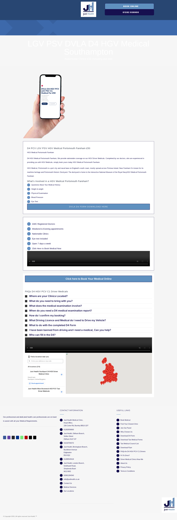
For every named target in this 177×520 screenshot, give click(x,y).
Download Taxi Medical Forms (131, 440)
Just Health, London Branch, (74, 463)
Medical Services (70, 487)
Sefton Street (68, 436)
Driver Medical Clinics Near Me (131, 459)
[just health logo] (88, 2)
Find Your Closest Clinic (129, 424)
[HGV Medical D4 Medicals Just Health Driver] (44, 106)
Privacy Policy (125, 467)
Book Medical (125, 420)
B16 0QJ (67, 455)
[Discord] (13, 437)
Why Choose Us (126, 432)
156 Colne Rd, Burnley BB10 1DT (76, 425)
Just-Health (31, 516)
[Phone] (34, 437)
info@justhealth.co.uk (71, 479)
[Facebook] (4, 437)
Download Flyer (126, 447)
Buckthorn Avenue (70, 450)
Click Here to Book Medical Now (46, 248)
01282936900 (69, 429)
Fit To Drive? (125, 455)
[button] (88, 296)
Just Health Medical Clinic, (73, 420)
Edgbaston (68, 452)
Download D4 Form (127, 436)
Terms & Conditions (127, 471)
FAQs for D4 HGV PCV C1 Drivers (132, 451)
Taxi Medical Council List (129, 443)
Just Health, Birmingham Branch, (76, 447)
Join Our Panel (125, 428)
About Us (123, 463)
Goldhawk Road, (70, 466)
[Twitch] (8, 437)
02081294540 (69, 475)
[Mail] (30, 437)
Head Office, (68, 423)
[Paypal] (17, 437)
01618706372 (69, 443)
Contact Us (68, 483)
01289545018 (69, 459)
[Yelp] (26, 437)
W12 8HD (67, 471)
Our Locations (69, 491)
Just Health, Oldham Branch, (74, 433)
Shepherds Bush (70, 469)
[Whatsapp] (21, 437)
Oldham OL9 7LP (70, 439)
